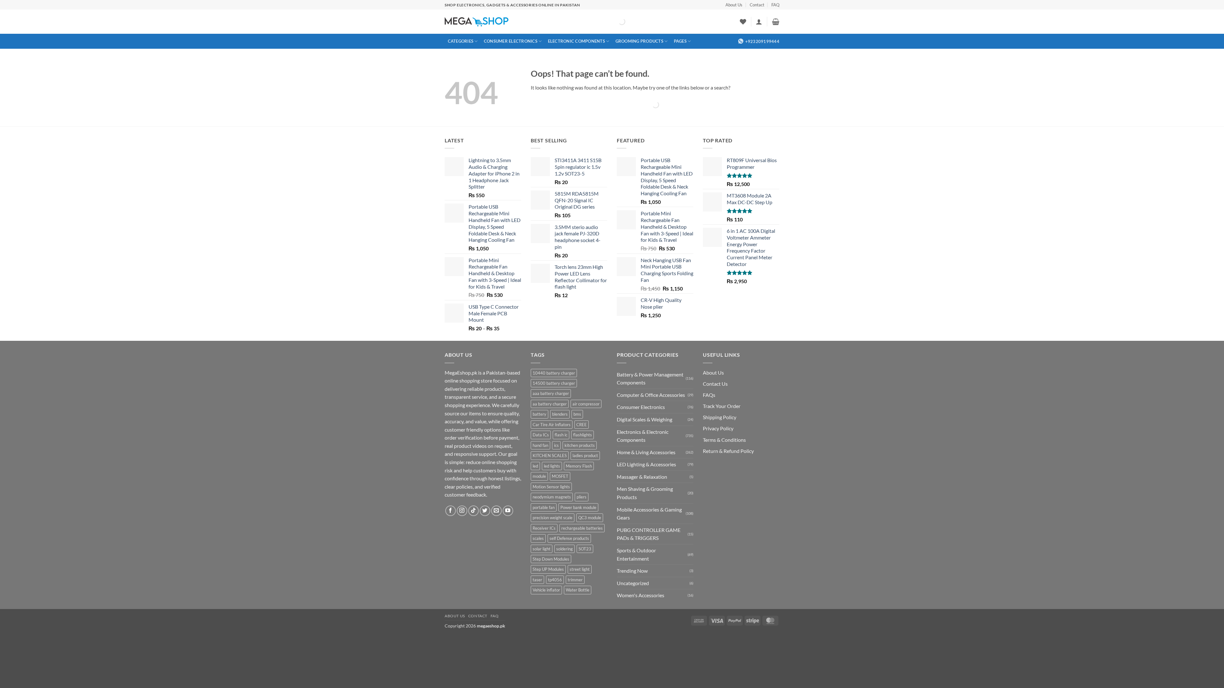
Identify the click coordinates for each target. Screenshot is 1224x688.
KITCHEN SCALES (550, 455)
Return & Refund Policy (728, 451)
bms (577, 414)
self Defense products (569, 538)
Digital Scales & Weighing (644, 419)
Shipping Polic (718, 417)
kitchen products (580, 445)
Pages (680, 41)
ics (556, 445)
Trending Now (632, 571)
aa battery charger (550, 403)
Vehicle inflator (546, 589)
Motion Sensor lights (551, 486)
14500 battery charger (554, 383)
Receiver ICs (544, 528)
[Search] (616, 21)
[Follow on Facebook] (450, 510)
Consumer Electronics (510, 41)
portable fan (544, 507)
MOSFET (560, 476)
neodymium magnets (552, 496)
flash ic (561, 434)
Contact (757, 4)
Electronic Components (576, 41)
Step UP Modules (548, 569)
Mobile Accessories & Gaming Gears (649, 513)
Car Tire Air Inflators (552, 424)
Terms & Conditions (724, 440)
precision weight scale (552, 517)
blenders (560, 414)
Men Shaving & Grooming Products (645, 493)
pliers (581, 496)
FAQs (709, 395)
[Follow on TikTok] (473, 510)
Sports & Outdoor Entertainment (636, 554)
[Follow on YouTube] (508, 510)
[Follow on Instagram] (462, 510)
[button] (759, 22)
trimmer (575, 579)
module (539, 476)
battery (539, 414)
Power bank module (578, 507)
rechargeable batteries (582, 528)
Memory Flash (579, 466)
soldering (564, 548)
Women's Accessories (640, 595)
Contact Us (715, 384)
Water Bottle (577, 589)
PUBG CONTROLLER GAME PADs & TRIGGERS (649, 534)
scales (538, 538)
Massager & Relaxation (642, 477)
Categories (461, 41)
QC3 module (589, 517)
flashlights (582, 434)
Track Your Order (721, 406)
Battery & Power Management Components (650, 378)
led (535, 466)
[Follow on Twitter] (485, 510)
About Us (733, 4)
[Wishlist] (743, 22)
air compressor (586, 403)
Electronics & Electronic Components (642, 436)
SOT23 (585, 548)
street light (580, 569)
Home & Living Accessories (646, 452)
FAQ (775, 4)
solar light (541, 548)
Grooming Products (639, 41)
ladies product (585, 455)
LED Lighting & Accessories (646, 464)
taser (537, 579)
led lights (552, 466)
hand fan (540, 445)
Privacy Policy (718, 428)
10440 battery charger (554, 373)
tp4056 (555, 579)
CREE (581, 424)
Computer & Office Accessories (651, 395)
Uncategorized (633, 583)
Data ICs (541, 434)
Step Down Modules (551, 559)
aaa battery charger (551, 393)
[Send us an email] (496, 510)
